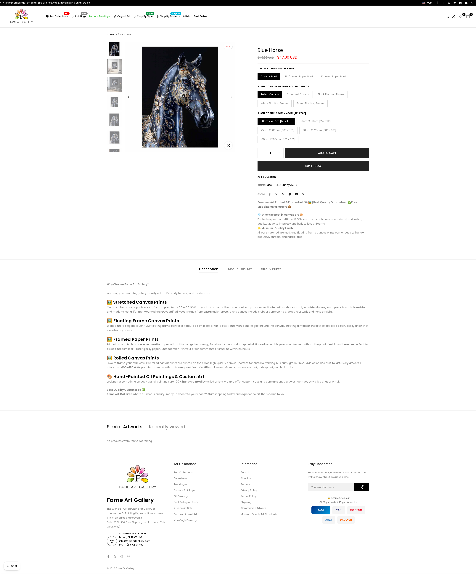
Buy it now (313, 166)
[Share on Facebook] (442, 3)
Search (245, 472)
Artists (187, 16)
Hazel (269, 185)
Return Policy (248, 496)
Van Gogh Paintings (185, 520)
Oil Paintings (181, 496)
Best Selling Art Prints (186, 502)
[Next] (228, 97)
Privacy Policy (249, 490)
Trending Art (181, 484)
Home (110, 34)
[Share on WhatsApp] (471, 3)
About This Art (240, 269)
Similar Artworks (124, 427)
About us (246, 478)
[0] (460, 16)
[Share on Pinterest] (454, 3)
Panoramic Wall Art (185, 514)
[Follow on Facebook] (108, 556)
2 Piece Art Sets (183, 508)
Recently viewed (167, 427)
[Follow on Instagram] (121, 556)
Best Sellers (200, 16)
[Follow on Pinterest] (128, 556)
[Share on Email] (465, 3)
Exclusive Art (181, 478)
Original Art (123, 16)
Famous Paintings (99, 16)
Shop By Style (145, 16)
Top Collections (59, 16)
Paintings (80, 16)
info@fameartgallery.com (21, 2)
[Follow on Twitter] (115, 556)
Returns (245, 484)
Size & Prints (271, 269)
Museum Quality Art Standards (259, 514)
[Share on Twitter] (448, 3)
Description (208, 269)
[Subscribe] (361, 487)
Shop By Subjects (170, 16)
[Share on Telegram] (460, 3)
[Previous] (131, 97)
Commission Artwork (253, 508)
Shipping (246, 502)
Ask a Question (267, 177)
